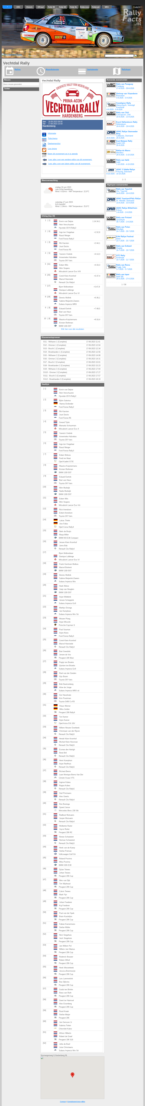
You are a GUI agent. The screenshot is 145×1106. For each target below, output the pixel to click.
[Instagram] (68, 170)
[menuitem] (8, 56)
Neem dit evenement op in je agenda (63, 154)
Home (8, 56)
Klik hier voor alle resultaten (72, 329)
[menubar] (35, 56)
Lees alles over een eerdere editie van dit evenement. (70, 160)
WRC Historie (48, 56)
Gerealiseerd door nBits (76, 1101)
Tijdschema (52, 138)
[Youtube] (62, 170)
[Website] (74, 170)
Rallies (18, 69)
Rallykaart (126, 69)
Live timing (52, 149)
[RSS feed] (44, 170)
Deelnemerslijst (54, 143)
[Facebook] (56, 170)
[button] (72, 1075)
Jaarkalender (92, 69)
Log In (137, 7)
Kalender (32, 56)
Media (61, 56)
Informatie (52, 133)
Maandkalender (52, 69)
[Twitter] (50, 170)
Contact (63, 1101)
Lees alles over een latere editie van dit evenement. (69, 164)
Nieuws (19, 56)
